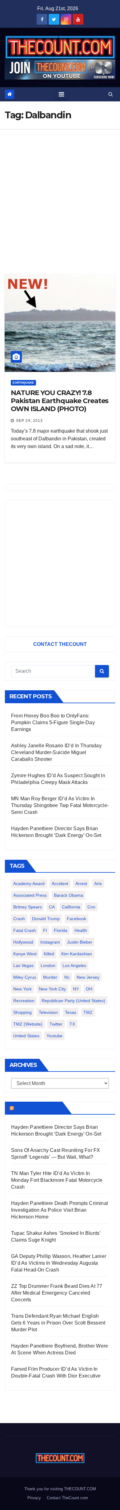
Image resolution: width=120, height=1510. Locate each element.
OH (89, 988)
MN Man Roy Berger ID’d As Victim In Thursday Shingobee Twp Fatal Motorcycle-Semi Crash (60, 805)
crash (19, 918)
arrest (81, 883)
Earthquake (23, 382)
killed (49, 953)
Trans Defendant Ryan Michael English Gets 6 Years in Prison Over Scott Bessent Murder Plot (58, 1322)
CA (52, 906)
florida (60, 930)
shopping (22, 1012)
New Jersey (88, 977)
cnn (91, 906)
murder (50, 977)
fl (45, 930)
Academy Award (29, 883)
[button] (110, 94)
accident (60, 883)
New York (22, 988)
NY (76, 988)
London (48, 965)
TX (72, 1024)
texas (70, 1012)
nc (67, 977)
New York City (52, 988)
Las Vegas (23, 965)
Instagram (50, 942)
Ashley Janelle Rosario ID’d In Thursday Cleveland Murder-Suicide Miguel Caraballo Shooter (56, 752)
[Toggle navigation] (61, 94)
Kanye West (25, 953)
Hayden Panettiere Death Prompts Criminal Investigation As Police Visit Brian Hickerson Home (59, 1210)
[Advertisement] (60, 192)
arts (98, 883)
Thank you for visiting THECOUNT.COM (60, 1489)
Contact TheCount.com (67, 1498)
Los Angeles (74, 965)
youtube (54, 1035)
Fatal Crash (24, 930)
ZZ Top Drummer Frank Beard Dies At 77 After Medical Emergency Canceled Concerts (56, 1293)
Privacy (34, 1498)
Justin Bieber (79, 942)
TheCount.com (37, 1107)
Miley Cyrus (24, 977)
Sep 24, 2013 (29, 420)
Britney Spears (27, 906)
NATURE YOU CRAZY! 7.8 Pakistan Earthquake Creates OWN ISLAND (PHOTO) (59, 401)
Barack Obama (68, 895)
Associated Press (30, 895)
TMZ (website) (27, 1024)
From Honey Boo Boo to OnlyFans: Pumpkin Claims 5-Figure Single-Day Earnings (53, 722)
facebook (76, 918)
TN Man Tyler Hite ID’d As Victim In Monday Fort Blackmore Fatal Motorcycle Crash (57, 1180)
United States (26, 1035)
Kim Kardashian (76, 953)
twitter (56, 1024)
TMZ (88, 1012)
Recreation (23, 1000)
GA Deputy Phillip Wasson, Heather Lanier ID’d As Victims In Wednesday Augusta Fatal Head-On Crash (58, 1263)
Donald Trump (46, 918)
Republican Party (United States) (73, 1000)
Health (80, 930)
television (48, 1012)
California (71, 906)
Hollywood (23, 942)
